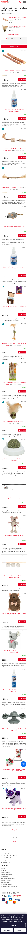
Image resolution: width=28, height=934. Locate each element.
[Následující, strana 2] (14, 834)
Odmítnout (7, 930)
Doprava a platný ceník (6, 880)
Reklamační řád (4, 876)
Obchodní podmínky (5, 872)
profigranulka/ (6, 862)
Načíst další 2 (14, 830)
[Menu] (24, 2)
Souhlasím (20, 930)
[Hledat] (16, 2)
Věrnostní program (5, 882)
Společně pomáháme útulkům (8, 878)
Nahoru (15, 841)
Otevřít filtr (14, 46)
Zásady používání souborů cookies (9, 886)
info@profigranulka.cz (8, 853)
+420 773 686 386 (7, 857)
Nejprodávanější (18, 39)
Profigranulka (6, 860)
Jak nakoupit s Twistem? (6, 884)
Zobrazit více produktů (13, 34)
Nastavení (13, 925)
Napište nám (4, 870)
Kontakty (3, 868)
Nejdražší (10, 39)
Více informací (20, 921)
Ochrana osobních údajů (6, 874)
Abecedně (4, 42)
